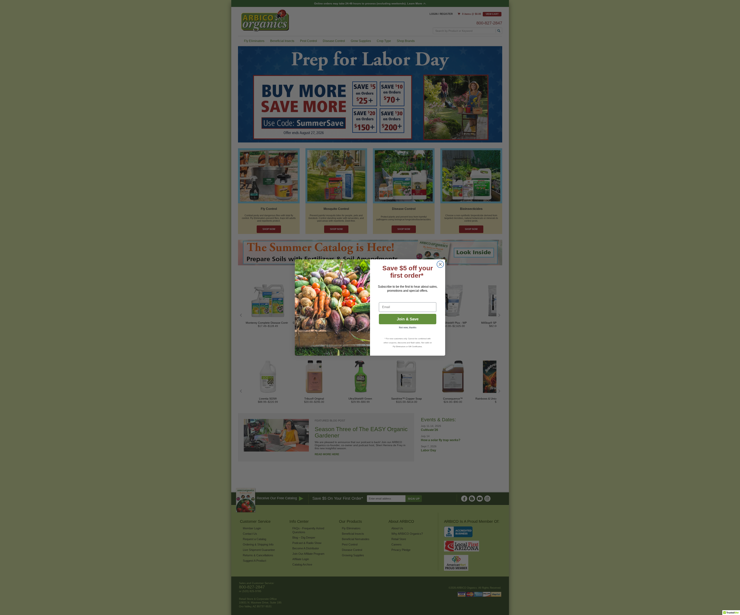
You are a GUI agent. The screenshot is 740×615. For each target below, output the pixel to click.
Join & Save (408, 319)
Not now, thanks (407, 327)
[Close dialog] (440, 264)
